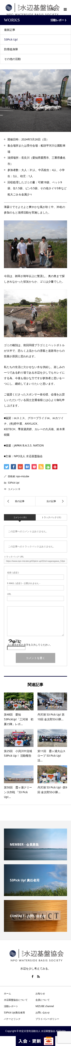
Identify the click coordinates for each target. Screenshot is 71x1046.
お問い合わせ (43, 1012)
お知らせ (40, 993)
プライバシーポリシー (47, 1019)
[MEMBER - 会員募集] (35, 859)
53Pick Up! (11, 39)
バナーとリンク (12, 1019)
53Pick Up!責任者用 (14, 1012)
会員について (43, 1000)
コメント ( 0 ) (19, 517)
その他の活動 (12, 59)
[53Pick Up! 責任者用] (35, 894)
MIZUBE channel (45, 1006)
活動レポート (11, 1006)
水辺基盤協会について (16, 1000)
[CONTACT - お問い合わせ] (35, 930)
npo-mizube (22, 476)
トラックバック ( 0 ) (51, 517)
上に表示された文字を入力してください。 (29, 644)
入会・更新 (35, 1041)
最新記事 (9, 30)
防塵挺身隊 (11, 49)
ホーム (7, 993)
